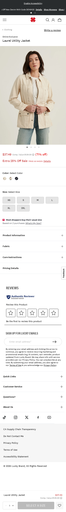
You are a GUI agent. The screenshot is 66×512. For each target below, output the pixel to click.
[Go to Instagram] (15, 417)
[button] (47, 20)
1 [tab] (31, 13)
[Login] (53, 20)
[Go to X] (27, 417)
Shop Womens (50, 9)
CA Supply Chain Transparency (19, 429)
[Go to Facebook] (38, 417)
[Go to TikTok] (4, 417)
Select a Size (36, 505)
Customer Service (12, 386)
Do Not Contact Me (13, 436)
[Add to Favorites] (59, 505)
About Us (8, 407)
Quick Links (9, 376)
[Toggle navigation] (5, 20)
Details (39, 9)
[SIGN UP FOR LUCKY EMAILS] (54, 342)
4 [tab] (39, 147)
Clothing (8, 29)
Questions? (9, 397)
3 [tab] (35, 147)
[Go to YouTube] (49, 417)
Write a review (52, 30)
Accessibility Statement (15, 456)
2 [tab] (35, 13)
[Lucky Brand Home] (33, 19)
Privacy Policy (50, 365)
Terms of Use (15, 365)
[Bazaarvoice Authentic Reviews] (20, 297)
